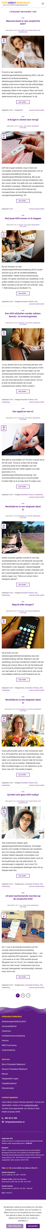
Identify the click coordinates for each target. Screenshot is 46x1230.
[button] (42, 3)
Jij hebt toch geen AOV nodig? (23, 794)
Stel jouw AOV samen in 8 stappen (23, 218)
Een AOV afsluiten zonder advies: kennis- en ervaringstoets (23, 315)
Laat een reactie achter (36, 110)
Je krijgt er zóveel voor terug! (23, 119)
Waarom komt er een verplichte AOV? (23, 22)
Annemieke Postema (27, 301)
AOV (23, 18)
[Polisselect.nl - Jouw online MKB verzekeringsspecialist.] (15, 2)
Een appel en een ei (23, 411)
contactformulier (31, 1105)
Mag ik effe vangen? (23, 604)
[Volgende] (28, 995)
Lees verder (23, 102)
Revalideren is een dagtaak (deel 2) (23, 508)
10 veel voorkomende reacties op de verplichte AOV (23, 897)
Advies (22, 688)
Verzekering (6, 402)
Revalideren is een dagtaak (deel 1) (23, 701)
